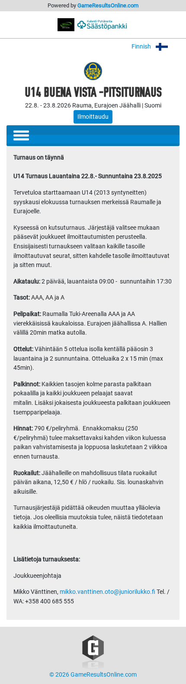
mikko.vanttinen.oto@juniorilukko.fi (107, 592)
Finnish (141, 46)
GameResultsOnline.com (107, 5)
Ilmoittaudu (93, 116)
